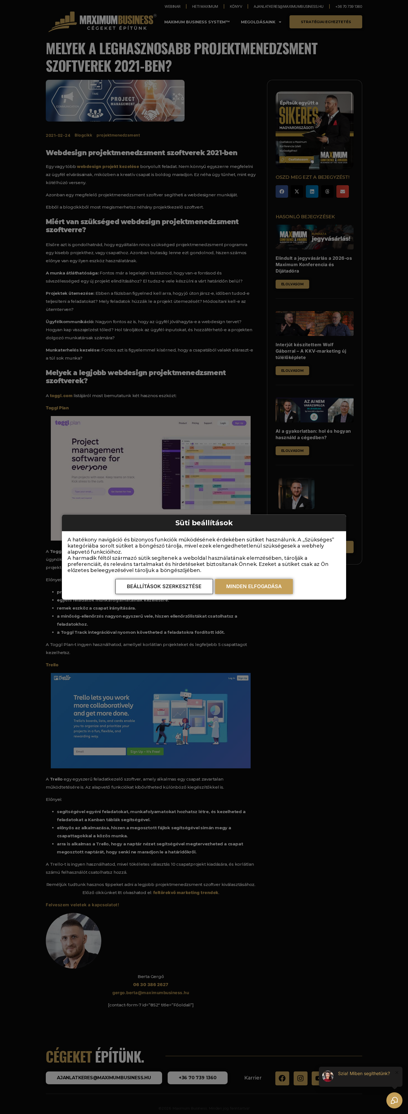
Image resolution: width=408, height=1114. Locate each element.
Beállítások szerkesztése (164, 586)
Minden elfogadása (254, 586)
